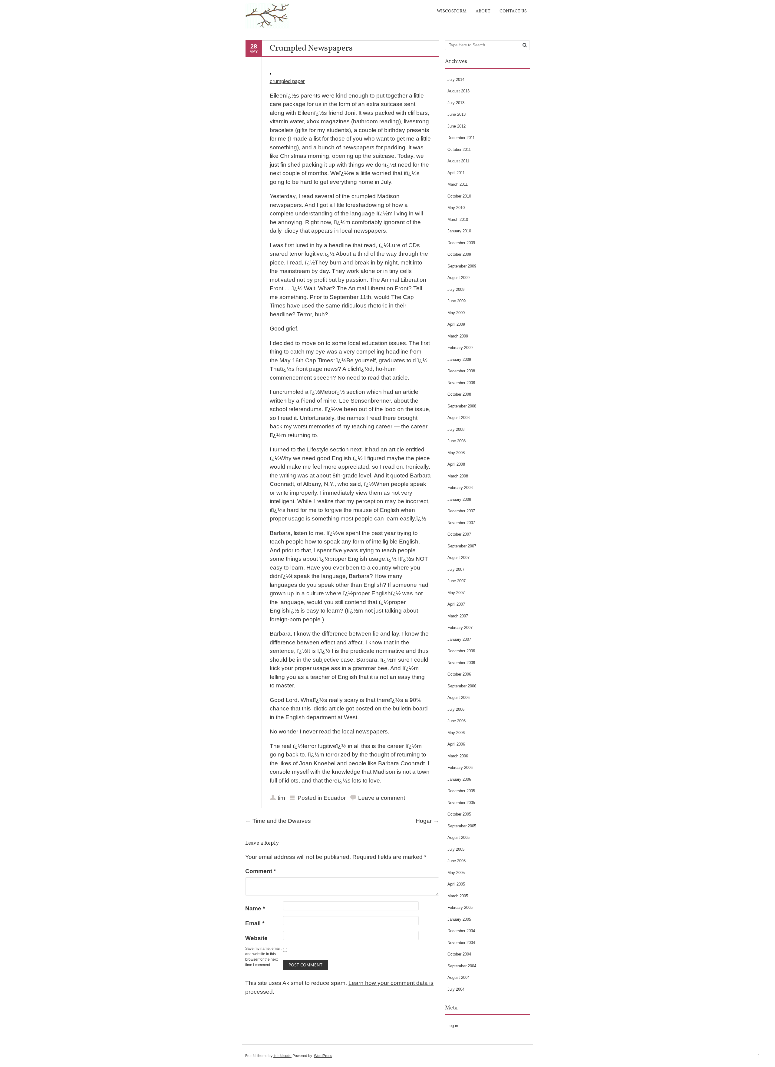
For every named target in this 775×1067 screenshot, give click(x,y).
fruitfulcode (282, 1056)
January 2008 (459, 499)
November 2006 (461, 662)
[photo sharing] (270, 72)
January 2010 (459, 231)
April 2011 (456, 173)
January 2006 (459, 779)
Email (254, 923)
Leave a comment (381, 798)
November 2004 (461, 942)
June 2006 (456, 721)
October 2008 (459, 394)
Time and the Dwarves (278, 821)
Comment (260, 871)
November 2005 (461, 802)
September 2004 (461, 966)
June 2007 (456, 581)
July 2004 (455, 989)
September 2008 (461, 406)
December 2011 (461, 137)
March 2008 (457, 476)
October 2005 (459, 814)
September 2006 (461, 686)
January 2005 (459, 919)
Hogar (427, 821)
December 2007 (461, 511)
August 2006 (458, 697)
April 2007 (456, 604)
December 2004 (461, 931)
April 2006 (456, 744)
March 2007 (457, 616)
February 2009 (460, 347)
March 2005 (457, 896)
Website (256, 938)
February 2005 (460, 907)
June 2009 (456, 301)
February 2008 (460, 487)
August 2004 (458, 977)
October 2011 (459, 149)
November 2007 (461, 522)
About (483, 11)
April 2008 (456, 464)
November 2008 (461, 383)
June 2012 (456, 126)
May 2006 (456, 732)
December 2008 (461, 371)
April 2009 (456, 324)
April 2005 (456, 884)
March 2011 (457, 184)
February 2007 (460, 627)
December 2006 (461, 651)
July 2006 (455, 709)
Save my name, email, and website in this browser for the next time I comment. (263, 956)
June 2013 (456, 114)
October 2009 (459, 254)
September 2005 (461, 826)
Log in (452, 1025)
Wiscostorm (452, 11)
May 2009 (456, 313)
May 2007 (456, 592)
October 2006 (459, 674)
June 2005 (456, 861)
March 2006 (457, 756)
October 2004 (459, 954)
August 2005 (458, 837)
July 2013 (455, 103)
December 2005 (461, 791)
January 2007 (459, 639)
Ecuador (335, 798)
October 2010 (459, 196)
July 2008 (455, 429)
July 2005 (455, 849)
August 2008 (458, 417)
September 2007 (461, 546)
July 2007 (455, 569)
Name (255, 908)
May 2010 (456, 207)
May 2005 (456, 872)
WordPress (323, 1056)
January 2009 (459, 359)
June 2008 (456, 441)
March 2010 (457, 219)
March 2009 (457, 336)
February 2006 (460, 767)
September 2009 (461, 266)
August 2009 (458, 277)
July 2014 (455, 79)
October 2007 (459, 534)
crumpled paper (287, 81)
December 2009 (461, 243)
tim (281, 798)
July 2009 (455, 289)
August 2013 (458, 91)
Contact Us (513, 11)
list (317, 138)
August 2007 (458, 557)
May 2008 (456, 452)
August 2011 (458, 161)
